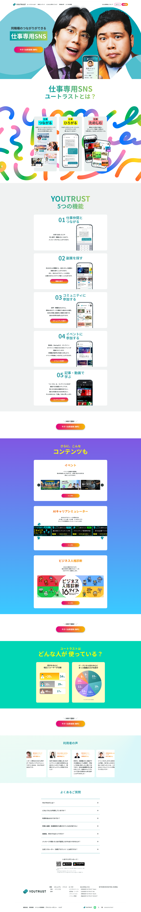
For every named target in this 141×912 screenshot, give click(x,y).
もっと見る (70, 495)
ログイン (118, 4)
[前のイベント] (38, 485)
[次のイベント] (102, 485)
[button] (31, 4)
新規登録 (125, 4)
